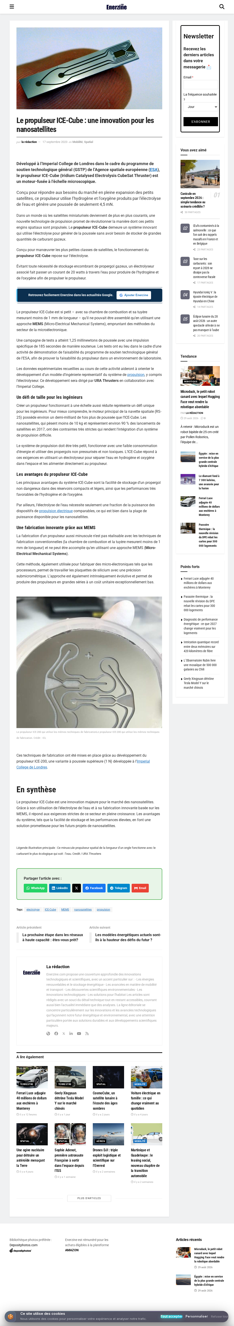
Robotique (191, 381)
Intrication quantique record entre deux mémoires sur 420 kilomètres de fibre (201, 646)
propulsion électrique (56, 511)
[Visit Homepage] (116, 7)
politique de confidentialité (207, 1321)
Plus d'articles (89, 1198)
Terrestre (26, 1084)
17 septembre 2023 (55, 142)
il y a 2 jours (102, 1114)
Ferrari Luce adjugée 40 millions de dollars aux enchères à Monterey (209, 506)
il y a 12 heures (28, 1114)
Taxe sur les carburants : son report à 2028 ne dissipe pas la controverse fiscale (204, 268)
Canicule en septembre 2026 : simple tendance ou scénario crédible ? (193, 200)
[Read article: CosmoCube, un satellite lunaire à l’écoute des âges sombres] (108, 1077)
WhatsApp (37, 888)
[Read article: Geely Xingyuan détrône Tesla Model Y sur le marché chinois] (70, 1077)
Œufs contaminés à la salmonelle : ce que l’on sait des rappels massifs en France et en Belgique (206, 234)
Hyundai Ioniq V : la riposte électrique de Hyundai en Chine (205, 296)
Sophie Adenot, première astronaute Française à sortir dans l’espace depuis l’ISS (69, 1160)
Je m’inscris (118, 1308)
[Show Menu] (12, 7)
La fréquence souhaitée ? (200, 97)
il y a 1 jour (63, 1114)
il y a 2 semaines (105, 1171)
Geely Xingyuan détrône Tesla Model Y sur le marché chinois (199, 683)
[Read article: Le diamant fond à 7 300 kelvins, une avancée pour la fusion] (188, 479)
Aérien (100, 1141)
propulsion (135, 374)
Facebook (96, 888)
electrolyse (33, 909)
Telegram (120, 888)
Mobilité (77, 142)
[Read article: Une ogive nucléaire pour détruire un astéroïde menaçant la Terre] (32, 1134)
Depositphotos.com (23, 1245)
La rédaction (29, 142)
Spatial (88, 142)
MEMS (65, 909)
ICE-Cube (50, 909)
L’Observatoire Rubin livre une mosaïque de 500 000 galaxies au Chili (200, 665)
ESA (153, 169)
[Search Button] (221, 7)
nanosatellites (83, 909)
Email (142, 888)
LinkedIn (61, 888)
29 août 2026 (190, 418)
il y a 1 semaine (66, 1177)
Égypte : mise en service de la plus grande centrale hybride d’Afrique (209, 1280)
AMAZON (72, 1250)
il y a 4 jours (140, 1114)
